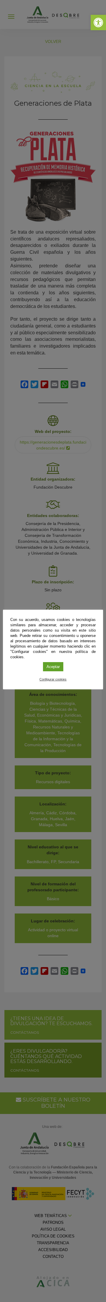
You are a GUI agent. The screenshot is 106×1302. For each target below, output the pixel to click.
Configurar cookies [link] (53, 679)
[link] (98, 22)
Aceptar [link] (53, 666)
